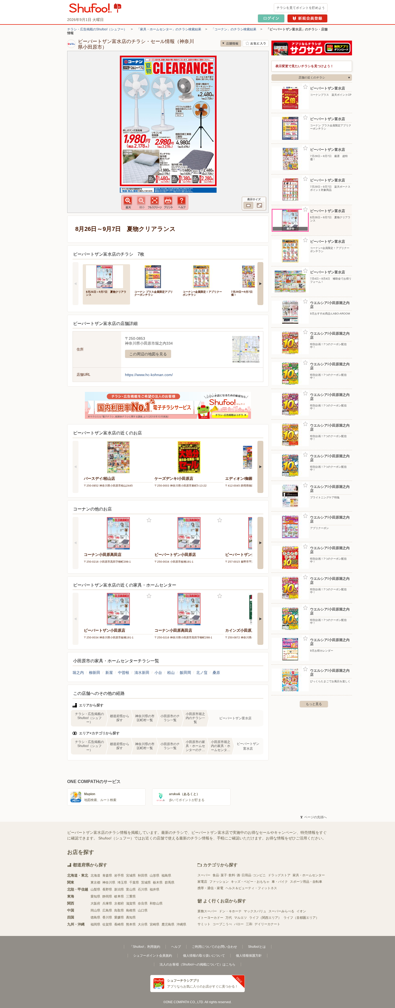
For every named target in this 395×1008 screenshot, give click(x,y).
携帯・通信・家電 (210, 888)
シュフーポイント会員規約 (152, 955)
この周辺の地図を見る (148, 354)
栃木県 (158, 882)
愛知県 (95, 896)
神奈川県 (108, 882)
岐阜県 (119, 896)
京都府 (119, 903)
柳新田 (94, 672)
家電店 (202, 882)
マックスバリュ (255, 911)
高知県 (131, 917)
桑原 (216, 672)
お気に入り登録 (149, 520)
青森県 (107, 875)
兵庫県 (107, 903)
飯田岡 (185, 672)
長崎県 (119, 924)
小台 (158, 672)
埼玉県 (122, 882)
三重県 (131, 896)
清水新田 (141, 672)
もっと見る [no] (314, 704)
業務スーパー (207, 911)
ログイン (271, 18)
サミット (204, 924)
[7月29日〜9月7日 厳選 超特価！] (251, 276)
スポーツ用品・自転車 (306, 882)
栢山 (171, 672)
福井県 (154, 889)
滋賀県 (131, 903)
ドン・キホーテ (230, 911)
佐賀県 (107, 924)
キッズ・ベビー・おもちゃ (250, 882)
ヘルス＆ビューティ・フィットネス (251, 888)
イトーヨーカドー (210, 918)
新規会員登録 (307, 18)
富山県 (131, 889)
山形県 (154, 875)
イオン (301, 911)
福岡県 (95, 924)
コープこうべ (222, 924)
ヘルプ (176, 947)
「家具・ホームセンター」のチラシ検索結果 (169, 29)
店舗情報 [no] (230, 43)
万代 (228, 918)
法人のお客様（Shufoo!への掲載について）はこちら (197, 964)
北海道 (95, 875)
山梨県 (95, 889)
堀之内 (78, 672)
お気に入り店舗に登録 (256, 43)
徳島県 (95, 917)
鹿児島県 (167, 924)
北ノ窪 (201, 672)
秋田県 (143, 875)
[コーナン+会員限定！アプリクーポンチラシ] (203, 276)
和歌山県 (156, 903)
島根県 (131, 910)
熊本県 (131, 924)
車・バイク (280, 882)
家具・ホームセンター (309, 875)
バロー (239, 924)
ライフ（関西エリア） (265, 918)
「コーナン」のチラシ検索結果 (233, 29)
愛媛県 (119, 917)
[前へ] (75, 283)
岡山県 (95, 910)
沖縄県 (181, 924)
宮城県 (131, 875)
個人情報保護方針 (249, 955)
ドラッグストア (279, 875)
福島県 (166, 875)
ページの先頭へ (313, 817)
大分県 (143, 924)
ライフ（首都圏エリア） (301, 918)
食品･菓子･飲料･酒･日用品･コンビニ (239, 875)
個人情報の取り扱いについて (204, 955)
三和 (249, 924)
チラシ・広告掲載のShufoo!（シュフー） (97, 29)
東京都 (95, 882)
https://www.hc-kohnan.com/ (149, 375)
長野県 (107, 889)
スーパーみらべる (281, 911)
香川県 (107, 917)
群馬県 (169, 882)
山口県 (143, 910)
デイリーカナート (267, 924)
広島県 (107, 910)
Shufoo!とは (257, 947)
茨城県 (146, 882)
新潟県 (119, 889)
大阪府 (95, 903)
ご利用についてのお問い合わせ (214, 947)
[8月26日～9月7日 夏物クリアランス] (106, 276)
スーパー (204, 875)
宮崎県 (154, 924)
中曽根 (123, 672)
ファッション (219, 882)
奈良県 (143, 903)
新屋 (109, 672)
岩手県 (119, 875)
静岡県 (107, 896)
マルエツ (240, 918)
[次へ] (260, 283)
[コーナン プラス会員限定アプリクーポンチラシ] (154, 276)
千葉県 (134, 882)
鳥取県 (119, 910)
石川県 (143, 889)
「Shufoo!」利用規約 (145, 947)
